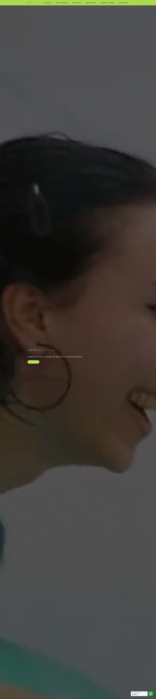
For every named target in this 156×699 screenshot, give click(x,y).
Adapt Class (76, 2)
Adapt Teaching (61, 2)
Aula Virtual (123, 2)
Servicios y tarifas (107, 2)
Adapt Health (91, 2)
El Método (47, 2)
